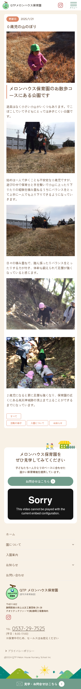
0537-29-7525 (28, 628)
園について (13, 544)
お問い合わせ (15, 575)
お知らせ (12, 564)
